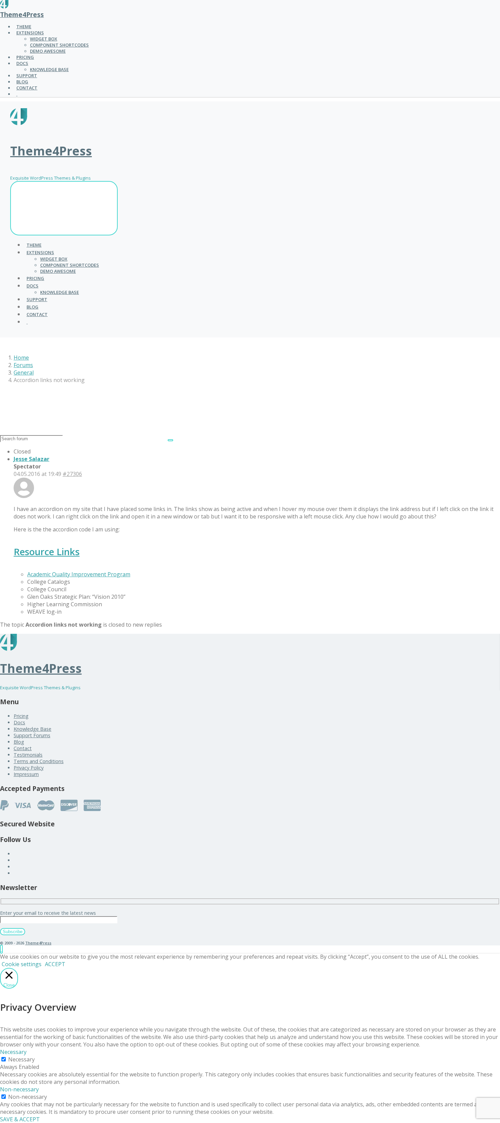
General (24, 372)
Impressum (26, 774)
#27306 (72, 474)
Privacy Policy (29, 767)
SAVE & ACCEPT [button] (20, 1119)
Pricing (21, 716)
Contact (23, 748)
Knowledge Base (32, 729)
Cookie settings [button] (21, 964)
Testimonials (28, 755)
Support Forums (32, 735)
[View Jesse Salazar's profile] (24, 496)
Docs (19, 722)
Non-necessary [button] (19, 1089)
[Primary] (64, 208)
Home (21, 357)
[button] (1, 949)
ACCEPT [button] (55, 964)
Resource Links (47, 551)
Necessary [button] (13, 1052)
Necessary (21, 1059)
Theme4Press (22, 14)
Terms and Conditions (39, 761)
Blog (19, 742)
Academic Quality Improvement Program (78, 574)
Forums (23, 365)
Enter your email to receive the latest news (48, 913)
